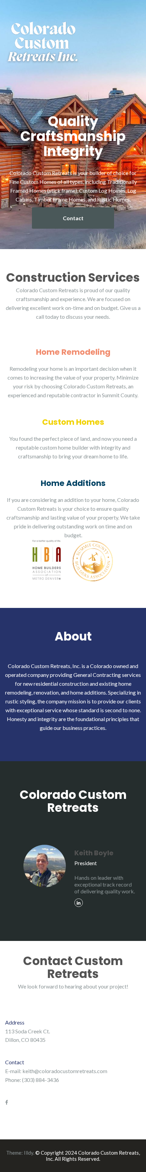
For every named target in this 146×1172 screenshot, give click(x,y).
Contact (73, 218)
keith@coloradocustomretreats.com (64, 1071)
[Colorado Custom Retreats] (43, 44)
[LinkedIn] (78, 902)
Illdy (28, 1153)
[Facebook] (6, 1102)
